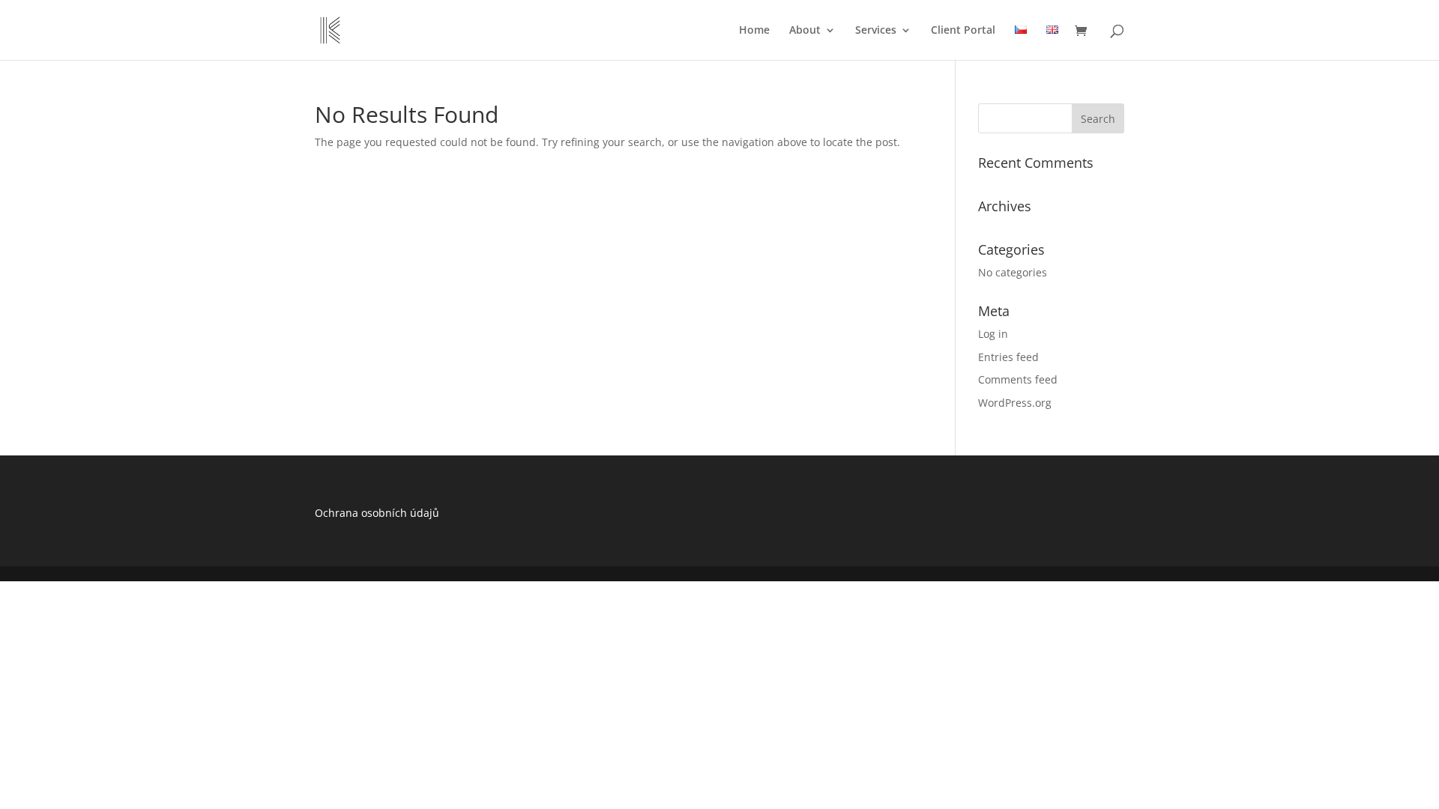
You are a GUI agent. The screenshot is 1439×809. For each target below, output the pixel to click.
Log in (993, 334)
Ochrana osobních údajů (377, 513)
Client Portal (963, 31)
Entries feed (1008, 357)
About (805, 31)
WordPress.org (1015, 403)
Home (754, 31)
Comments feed (1018, 379)
